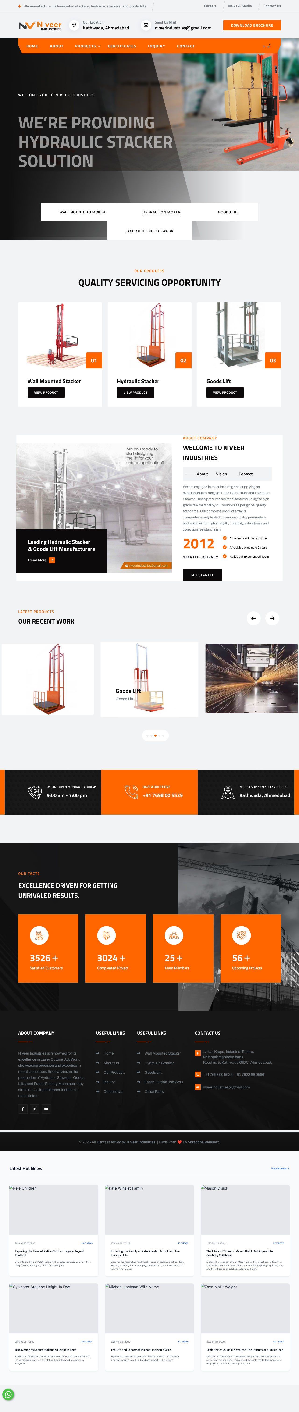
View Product (46, 392)
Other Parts (154, 1092)
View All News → (280, 1168)
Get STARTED (203, 575)
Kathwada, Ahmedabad (106, 27)
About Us (111, 1063)
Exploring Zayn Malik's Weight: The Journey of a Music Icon (244, 1350)
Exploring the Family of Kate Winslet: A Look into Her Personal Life (145, 1253)
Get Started (38, 179)
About (57, 46)
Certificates (122, 46)
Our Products (114, 1072)
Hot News (87, 1243)
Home (32, 46)
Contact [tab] (246, 474)
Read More (37, 560)
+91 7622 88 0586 (249, 1075)
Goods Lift (153, 1072)
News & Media (240, 6)
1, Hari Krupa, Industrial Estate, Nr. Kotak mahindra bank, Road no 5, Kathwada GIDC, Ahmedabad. (237, 1057)
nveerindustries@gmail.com (183, 27)
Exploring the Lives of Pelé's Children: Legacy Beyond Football (49, 1253)
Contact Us (272, 6)
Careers (210, 6)
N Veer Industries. (141, 1142)
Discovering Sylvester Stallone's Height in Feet (45, 1350)
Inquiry (156, 46)
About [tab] (202, 474)
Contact (186, 46)
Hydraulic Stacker (159, 1063)
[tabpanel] (227, 532)
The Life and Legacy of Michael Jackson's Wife (141, 1350)
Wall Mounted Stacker (162, 1053)
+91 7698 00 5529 (105, 182)
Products (85, 46)
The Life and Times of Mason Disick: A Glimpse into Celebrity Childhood (239, 1253)
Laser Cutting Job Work (163, 1082)
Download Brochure (252, 25)
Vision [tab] (221, 474)
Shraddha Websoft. (204, 1142)
